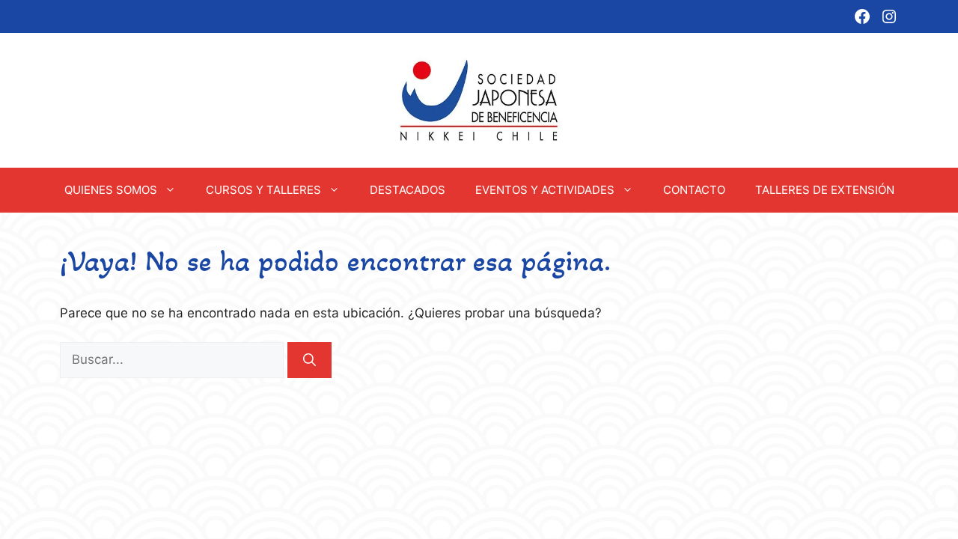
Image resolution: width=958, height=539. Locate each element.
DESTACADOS (407, 190)
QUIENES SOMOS (110, 190)
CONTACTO (694, 190)
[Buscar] (309, 360)
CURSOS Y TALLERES (263, 190)
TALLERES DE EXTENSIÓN (824, 190)
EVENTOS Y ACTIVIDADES (544, 190)
